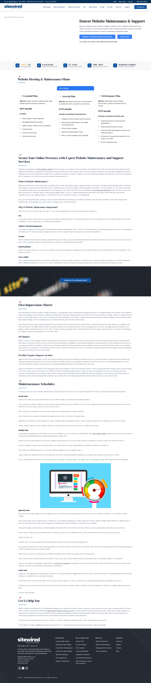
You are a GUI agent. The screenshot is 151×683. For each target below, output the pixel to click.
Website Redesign (62, 654)
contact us (39, 625)
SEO (84, 7)
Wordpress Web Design (63, 644)
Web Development (59, 7)
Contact (130, 1)
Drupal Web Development (64, 648)
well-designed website (45, 169)
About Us (119, 7)
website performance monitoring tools (60, 611)
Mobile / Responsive (62, 661)
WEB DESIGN (59, 638)
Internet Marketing (82, 651)
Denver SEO (80, 641)
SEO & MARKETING (82, 638)
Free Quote (140, 7)
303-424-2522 (142, 1)
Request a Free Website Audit (75, 280)
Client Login (122, 1)
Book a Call (125, 37)
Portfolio (110, 7)
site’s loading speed (99, 433)
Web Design (46, 7)
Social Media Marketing (83, 658)
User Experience (61, 658)
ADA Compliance (101, 651)
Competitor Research (83, 654)
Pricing (102, 7)
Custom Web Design (62, 641)
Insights (127, 7)
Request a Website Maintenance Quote (97, 37)
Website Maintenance (103, 644)
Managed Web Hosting (103, 648)
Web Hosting (93, 7)
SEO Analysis (80, 648)
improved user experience (102, 190)
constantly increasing (61, 563)
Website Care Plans (74, 7)
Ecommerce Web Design (64, 651)
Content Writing (81, 644)
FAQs (114, 1)
